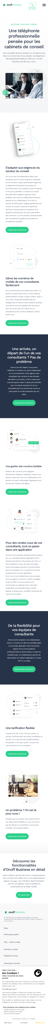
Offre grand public (11, 934)
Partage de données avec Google (14, 1009)
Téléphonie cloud (11, 956)
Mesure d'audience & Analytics (13, 1011)
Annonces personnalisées (12, 1013)
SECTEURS (25, 24)
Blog (5, 928)
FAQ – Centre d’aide (12, 942)
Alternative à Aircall (12, 963)
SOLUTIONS (15, 24)
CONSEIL (34, 24)
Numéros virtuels (11, 949)
